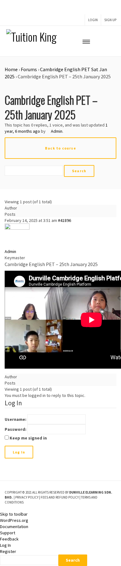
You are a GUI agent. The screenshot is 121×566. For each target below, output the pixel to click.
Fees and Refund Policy (60, 497)
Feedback (9, 539)
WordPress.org (14, 520)
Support (7, 533)
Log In (19, 452)
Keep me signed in (28, 438)
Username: (15, 419)
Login (93, 20)
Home (11, 69)
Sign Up (110, 20)
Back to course (60, 148)
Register (8, 551)
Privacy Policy (26, 497)
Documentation (14, 526)
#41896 (64, 220)
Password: (15, 429)
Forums (29, 69)
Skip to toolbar (14, 514)
